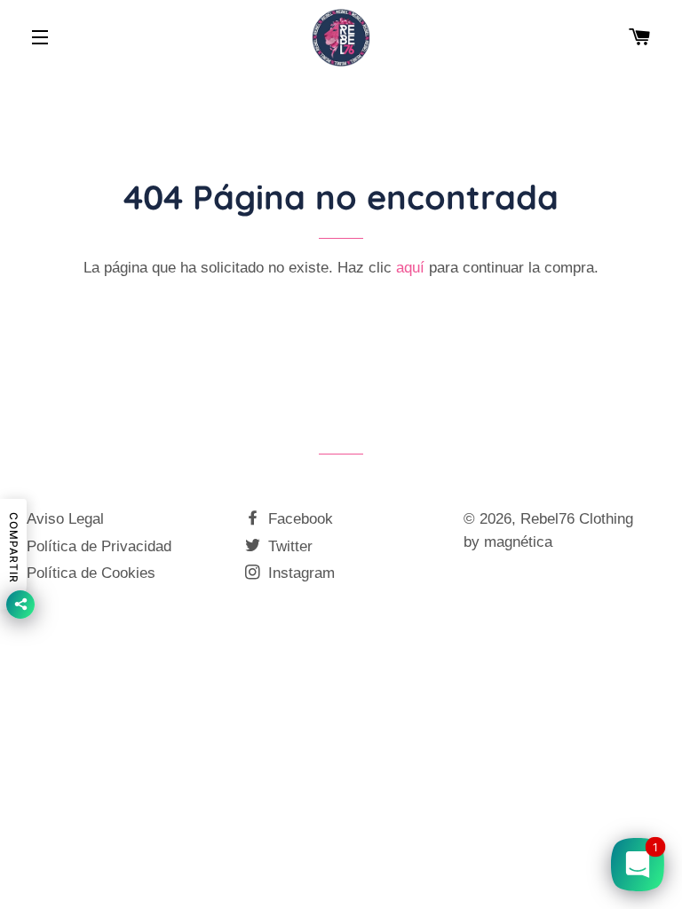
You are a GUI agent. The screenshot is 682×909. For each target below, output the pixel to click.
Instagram (299, 573)
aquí (410, 267)
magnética (518, 542)
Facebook (298, 518)
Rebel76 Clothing (576, 518)
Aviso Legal (65, 518)
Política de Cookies (91, 573)
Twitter (288, 546)
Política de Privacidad (99, 546)
